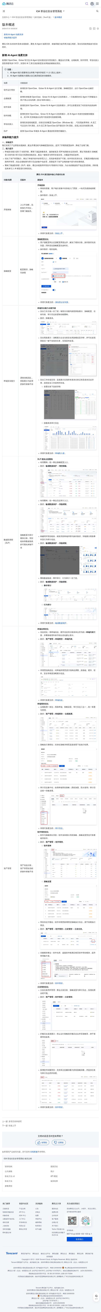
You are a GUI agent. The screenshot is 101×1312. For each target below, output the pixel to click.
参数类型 (8, 1185)
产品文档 (22, 1208)
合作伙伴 (55, 1215)
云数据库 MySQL (9, 1219)
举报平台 (38, 1219)
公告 (37, 1208)
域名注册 (6, 1222)
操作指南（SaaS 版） (43, 17)
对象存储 (6, 1215)
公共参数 (8, 1171)
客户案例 (55, 1219)
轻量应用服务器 (8, 1212)
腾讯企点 (63, 1253)
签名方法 (8, 1181)
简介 (52, 1171)
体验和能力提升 (10, 37)
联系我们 (38, 1225)
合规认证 (55, 1222)
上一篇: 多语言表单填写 (12, 1121)
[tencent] (12, 1253)
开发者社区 (23, 1222)
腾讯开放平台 (26, 1253)
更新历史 (54, 1166)
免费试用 (55, 1212)
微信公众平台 (45, 1253)
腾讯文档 (80, 1253)
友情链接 (49, 1256)
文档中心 (5, 17)
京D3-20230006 (86, 1270)
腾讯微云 (72, 1253)
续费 (37, 1215)
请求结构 (8, 1166)
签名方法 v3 (10, 1176)
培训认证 (22, 1225)
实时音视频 (7, 1229)
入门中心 (22, 1219)
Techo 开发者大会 (58, 1229)
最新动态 (55, 1208)
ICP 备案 (38, 1229)
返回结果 (54, 1181)
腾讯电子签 (89, 1253)
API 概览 (54, 1176)
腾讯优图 (55, 1253)
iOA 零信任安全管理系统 (49, 11)
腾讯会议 (35, 1253)
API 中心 (22, 1212)
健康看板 (38, 1222)
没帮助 (61, 1142)
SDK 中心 (22, 1215)
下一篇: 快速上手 (9, 1125)
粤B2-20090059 (56, 1268)
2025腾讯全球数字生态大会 (58, 1233)
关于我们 (55, 1225)
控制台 (37, 1212)
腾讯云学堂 (23, 1229)
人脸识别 (6, 1225)
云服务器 (6, 1208)
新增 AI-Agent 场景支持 (13, 34)
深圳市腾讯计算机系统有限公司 (24, 1268)
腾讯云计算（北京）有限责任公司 (19, 1270)
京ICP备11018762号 (53, 1270)
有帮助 (44, 1142)
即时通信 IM (7, 1232)
